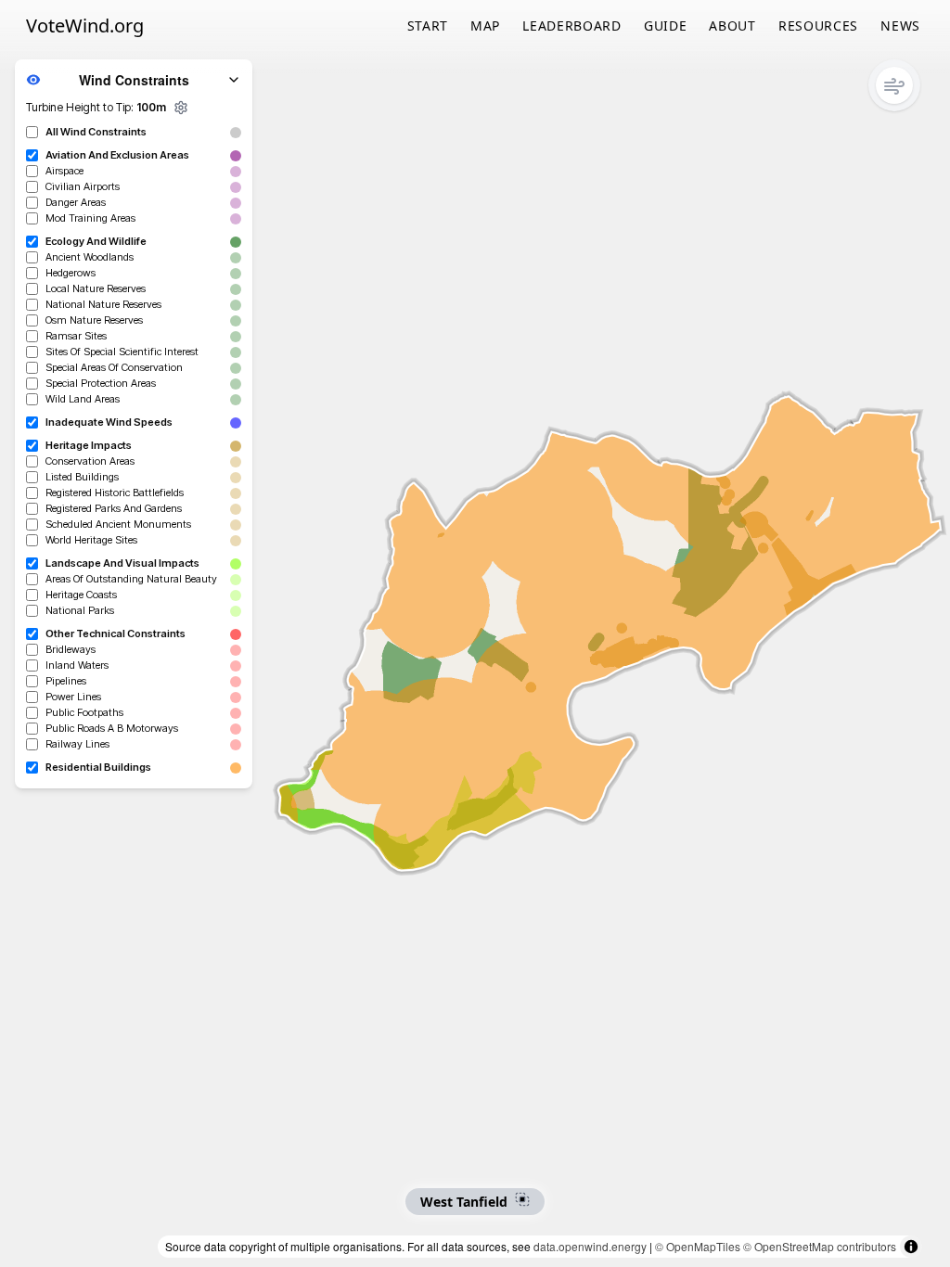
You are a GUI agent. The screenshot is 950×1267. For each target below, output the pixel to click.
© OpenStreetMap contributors (819, 1246)
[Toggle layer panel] (233, 79)
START (428, 25)
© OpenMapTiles (697, 1246)
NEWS (900, 25)
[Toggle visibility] (33, 79)
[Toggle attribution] (911, 1246)
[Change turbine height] (180, 107)
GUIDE (665, 25)
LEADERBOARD (572, 25)
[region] (475, 633)
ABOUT (732, 25)
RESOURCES (818, 25)
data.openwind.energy (590, 1246)
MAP (485, 25)
